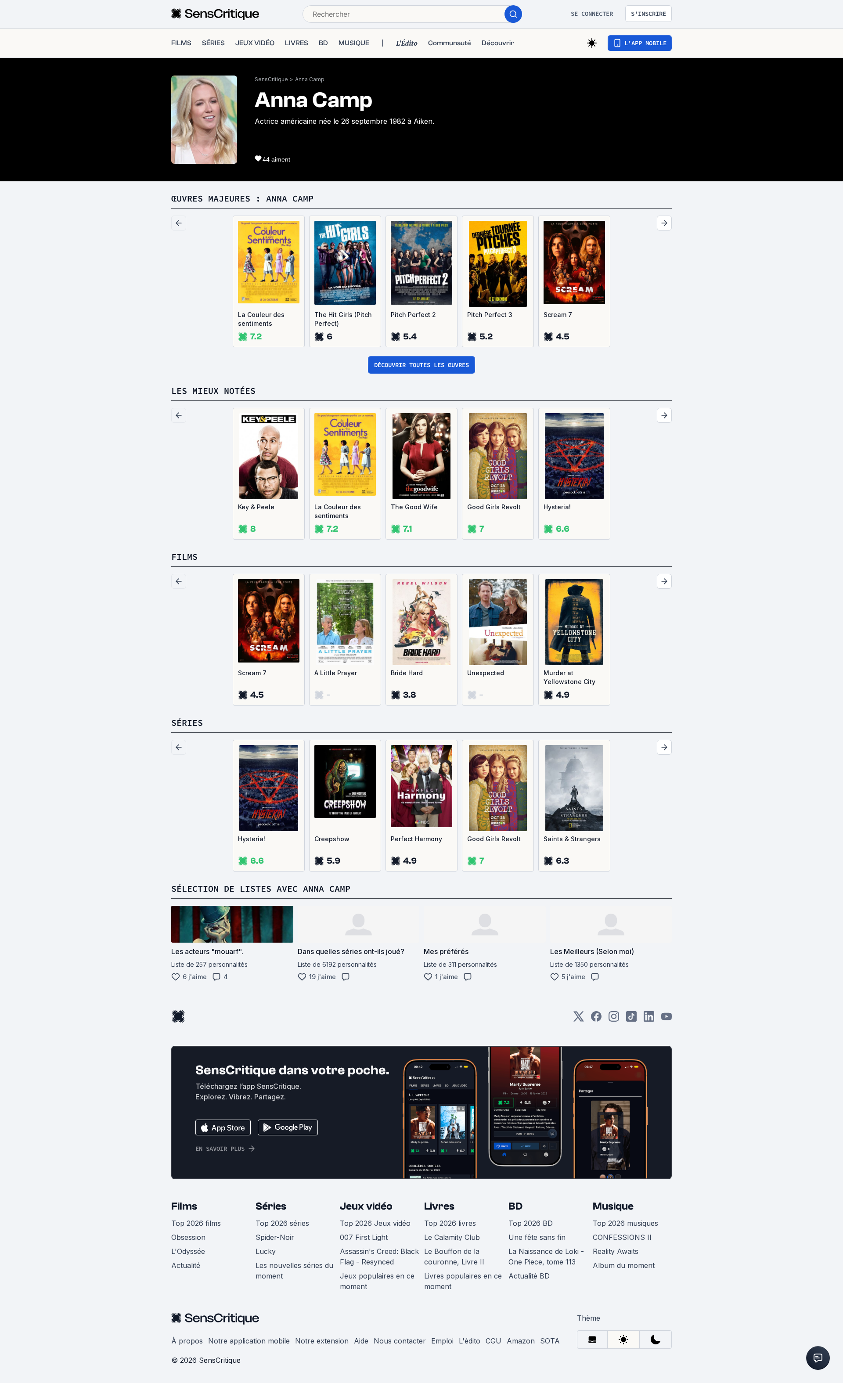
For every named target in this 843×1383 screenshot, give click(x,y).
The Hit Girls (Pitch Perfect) (343, 319)
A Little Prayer (335, 673)
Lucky (266, 1251)
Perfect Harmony (416, 839)
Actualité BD (529, 1275)
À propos (187, 1340)
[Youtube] (666, 1019)
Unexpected (485, 673)
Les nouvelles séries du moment (294, 1270)
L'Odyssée (188, 1251)
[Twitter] (578, 1019)
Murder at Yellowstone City (569, 677)
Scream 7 (558, 314)
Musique (613, 1206)
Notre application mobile (249, 1340)
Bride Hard (407, 673)
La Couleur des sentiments (261, 319)
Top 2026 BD (530, 1223)
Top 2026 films (196, 1223)
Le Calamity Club (452, 1237)
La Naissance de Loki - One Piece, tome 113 (546, 1256)
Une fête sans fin (537, 1237)
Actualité (185, 1265)
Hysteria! (557, 507)
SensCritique (271, 79)
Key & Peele (256, 507)
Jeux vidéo (366, 1206)
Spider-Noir (275, 1237)
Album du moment (624, 1265)
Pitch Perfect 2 (413, 314)
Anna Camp (309, 79)
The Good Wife (414, 507)
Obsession (188, 1237)
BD (515, 1206)
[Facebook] (596, 1019)
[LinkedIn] (649, 1019)
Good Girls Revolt (494, 507)
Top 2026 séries (282, 1223)
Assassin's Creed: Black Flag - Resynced (379, 1256)
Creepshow (331, 839)
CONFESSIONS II (622, 1237)
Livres (439, 1206)
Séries (271, 1206)
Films (184, 1206)
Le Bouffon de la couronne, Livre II (454, 1256)
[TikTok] (631, 1019)
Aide (361, 1340)
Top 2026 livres (450, 1223)
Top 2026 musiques (625, 1223)
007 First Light (364, 1237)
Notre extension (322, 1340)
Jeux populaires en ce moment (377, 1281)
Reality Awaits (615, 1251)
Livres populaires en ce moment (463, 1281)
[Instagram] (614, 1019)
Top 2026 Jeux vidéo (375, 1223)
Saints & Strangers (572, 839)
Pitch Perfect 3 (489, 314)
